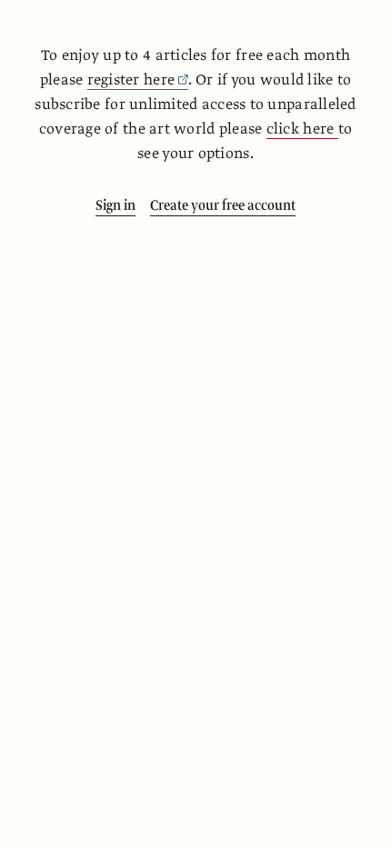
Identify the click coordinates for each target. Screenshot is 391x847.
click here (302, 129)
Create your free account (223, 205)
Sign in (115, 205)
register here (131, 80)
